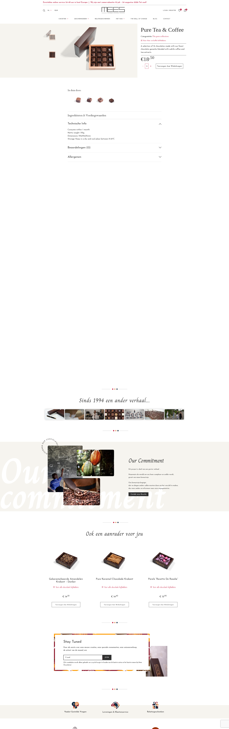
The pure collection (160, 36)
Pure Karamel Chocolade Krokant (114, 579)
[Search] (44, 10)
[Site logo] (113, 10)
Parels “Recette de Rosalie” (163, 579)
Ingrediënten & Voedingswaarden (87, 115)
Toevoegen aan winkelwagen (169, 66)
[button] (66, 604)
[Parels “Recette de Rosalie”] (163, 560)
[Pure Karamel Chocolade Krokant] (114, 560)
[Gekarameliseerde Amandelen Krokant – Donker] (66, 560)
